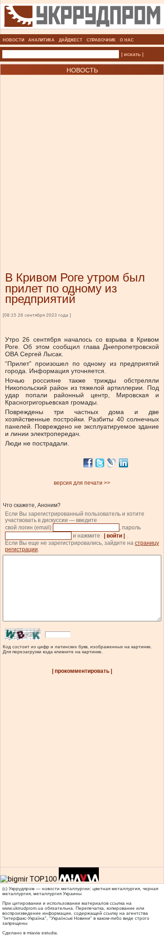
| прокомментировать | (82, 671)
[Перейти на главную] (82, 31)
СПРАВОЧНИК (101, 40)
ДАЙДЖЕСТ (70, 40)
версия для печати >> (82, 483)
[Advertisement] (82, 159)
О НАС (127, 40)
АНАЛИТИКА (41, 40)
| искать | (132, 54)
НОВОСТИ (13, 40)
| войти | (114, 536)
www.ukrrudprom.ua (22, 908)
